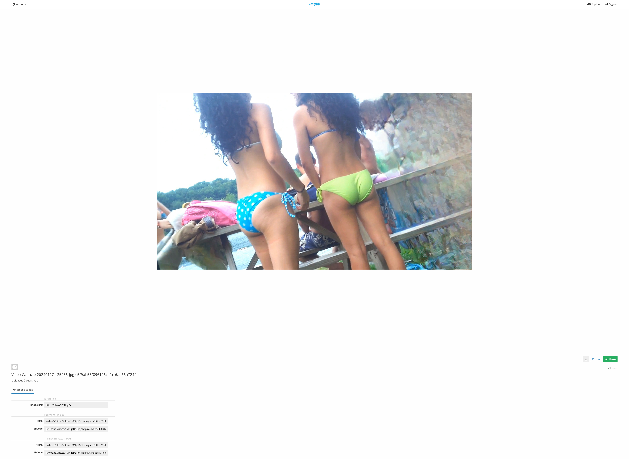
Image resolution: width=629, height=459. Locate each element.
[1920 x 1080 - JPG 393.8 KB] (586, 359)
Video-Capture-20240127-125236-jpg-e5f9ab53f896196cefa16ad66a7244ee (75, 374)
